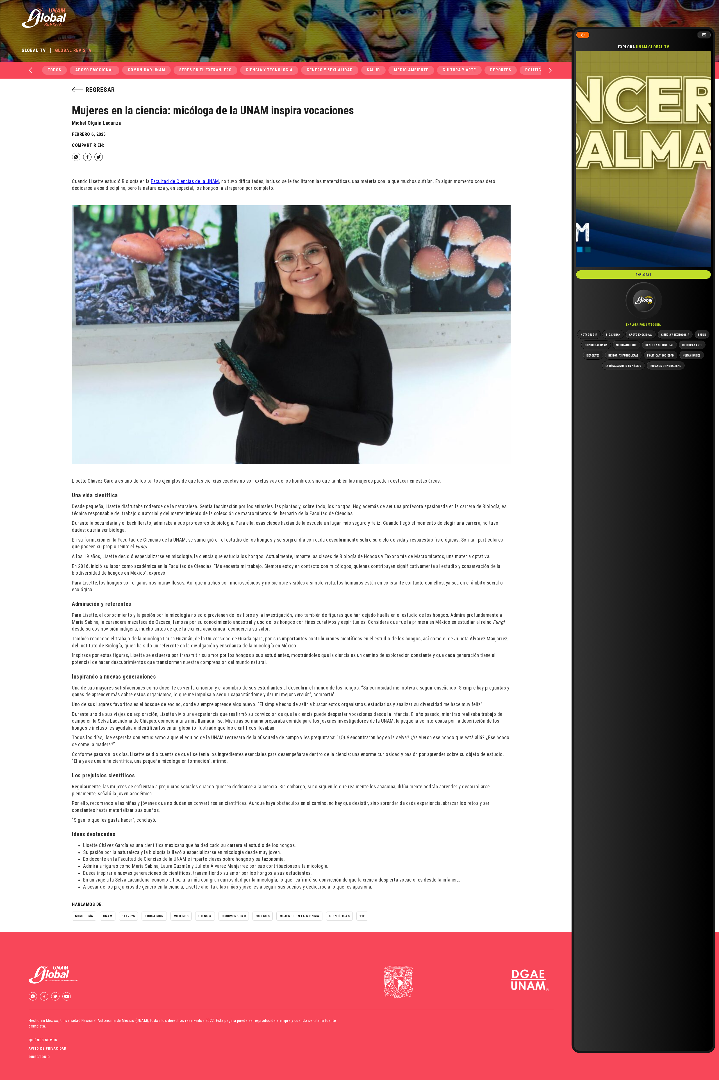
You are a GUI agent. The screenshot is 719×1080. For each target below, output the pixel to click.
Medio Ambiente (411, 70)
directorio (39, 1057)
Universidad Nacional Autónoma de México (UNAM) (104, 1020)
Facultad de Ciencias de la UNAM (185, 181)
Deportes (500, 70)
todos (54, 70)
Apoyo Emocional (94, 70)
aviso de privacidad (47, 1049)
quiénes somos (43, 1040)
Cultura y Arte (459, 70)
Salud (373, 70)
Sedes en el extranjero (205, 70)
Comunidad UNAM (146, 70)
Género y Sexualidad (330, 70)
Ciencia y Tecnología (269, 70)
